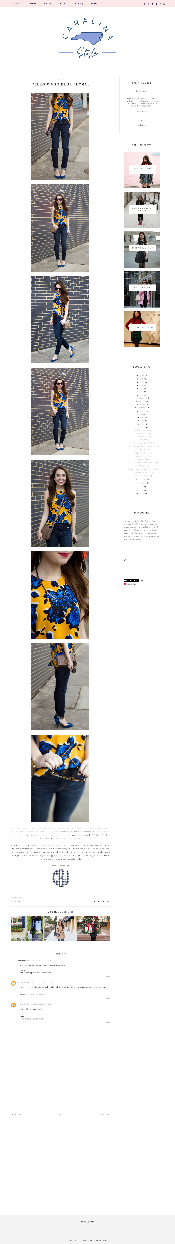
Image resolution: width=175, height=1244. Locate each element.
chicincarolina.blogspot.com (32, 1019)
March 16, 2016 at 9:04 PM (42, 982)
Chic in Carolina (25, 1004)
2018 (141, 388)
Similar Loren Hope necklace (24, 831)
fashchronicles (24, 982)
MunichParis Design (98, 1240)
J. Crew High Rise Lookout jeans (68, 828)
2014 (141, 490)
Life (62, 3)
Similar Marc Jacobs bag (51, 831)
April (143, 424)
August (143, 411)
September (143, 407)
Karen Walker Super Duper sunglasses (47, 835)
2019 (141, 385)
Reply (107, 976)
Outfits (32, 3)
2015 (141, 487)
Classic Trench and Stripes (143, 475)
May (143, 420)
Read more (142, 111)
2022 (142, 375)
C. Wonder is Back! (143, 456)
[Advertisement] (61, 1083)
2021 (142, 379)
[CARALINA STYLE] (87, 42)
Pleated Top (143, 466)
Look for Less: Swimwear (144, 430)
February (143, 479)
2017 (141, 392)
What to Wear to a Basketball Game (143, 462)
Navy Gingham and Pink (143, 472)
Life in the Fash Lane (35, 994)
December (143, 398)
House (94, 3)
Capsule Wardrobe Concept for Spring (143, 446)
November (142, 401)
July (142, 414)
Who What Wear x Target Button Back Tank (32, 828)
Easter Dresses (144, 449)
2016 (141, 395)
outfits (60, 80)
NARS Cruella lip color (72, 838)
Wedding (77, 3)
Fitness (48, 3)
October (143, 404)
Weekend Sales (143, 459)
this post (22, 845)
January (143, 483)
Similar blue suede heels (96, 828)
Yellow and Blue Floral (61, 84)
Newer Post (17, 1114)
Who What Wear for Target (48, 845)
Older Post (105, 1114)
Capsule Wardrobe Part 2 (143, 443)
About (16, 3)
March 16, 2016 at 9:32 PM (43, 1004)
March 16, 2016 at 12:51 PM (39, 960)
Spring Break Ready (143, 436)
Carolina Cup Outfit (143, 433)
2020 (142, 382)
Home (61, 1114)
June (143, 417)
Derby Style (143, 440)
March (143, 427)
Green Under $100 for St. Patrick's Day (143, 469)
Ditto (79, 835)
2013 (142, 493)
